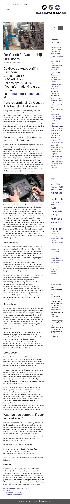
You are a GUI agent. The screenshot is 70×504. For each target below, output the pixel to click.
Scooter (53, 256)
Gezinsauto (54, 242)
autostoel (53, 231)
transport (53, 260)
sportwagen (58, 256)
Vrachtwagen (54, 271)
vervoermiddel (54, 264)
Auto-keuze (54, 187)
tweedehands (59, 260)
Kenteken (60, 242)
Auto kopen (56, 205)
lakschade (53, 247)
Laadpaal (53, 244)
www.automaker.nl (45, 501)
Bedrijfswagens (55, 236)
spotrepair (53, 258)
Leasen (59, 249)
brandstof (53, 238)
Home (7, 4)
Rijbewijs (58, 253)
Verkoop (57, 262)
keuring (12, 275)
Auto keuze (56, 202)
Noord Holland (25, 488)
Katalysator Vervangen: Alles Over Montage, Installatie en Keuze (57, 119)
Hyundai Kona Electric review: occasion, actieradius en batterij (56, 77)
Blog (25, 4)
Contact (7, 9)
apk (54, 184)
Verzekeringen (54, 269)
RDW (61, 251)
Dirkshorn (17, 488)
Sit (25, 501)
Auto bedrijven (16, 4)
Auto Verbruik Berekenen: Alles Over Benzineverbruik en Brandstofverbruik (57, 104)
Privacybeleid (35, 501)
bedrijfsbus (60, 233)
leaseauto (53, 249)
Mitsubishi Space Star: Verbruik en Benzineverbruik (57, 128)
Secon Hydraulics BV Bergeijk (13, 492)
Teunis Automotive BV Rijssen (13, 494)
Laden (56, 244)
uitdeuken (53, 262)
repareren (53, 253)
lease (57, 247)
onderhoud (55, 251)
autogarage (30, 124)
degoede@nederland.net (12, 453)
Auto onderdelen (56, 211)
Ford (55, 240)
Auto (58, 184)
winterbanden (54, 273)
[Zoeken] (60, 28)
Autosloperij (57, 229)
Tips (57, 258)
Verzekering (55, 267)
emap (28, 501)
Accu (52, 184)
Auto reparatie (9, 490)
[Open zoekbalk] (33, 14)
